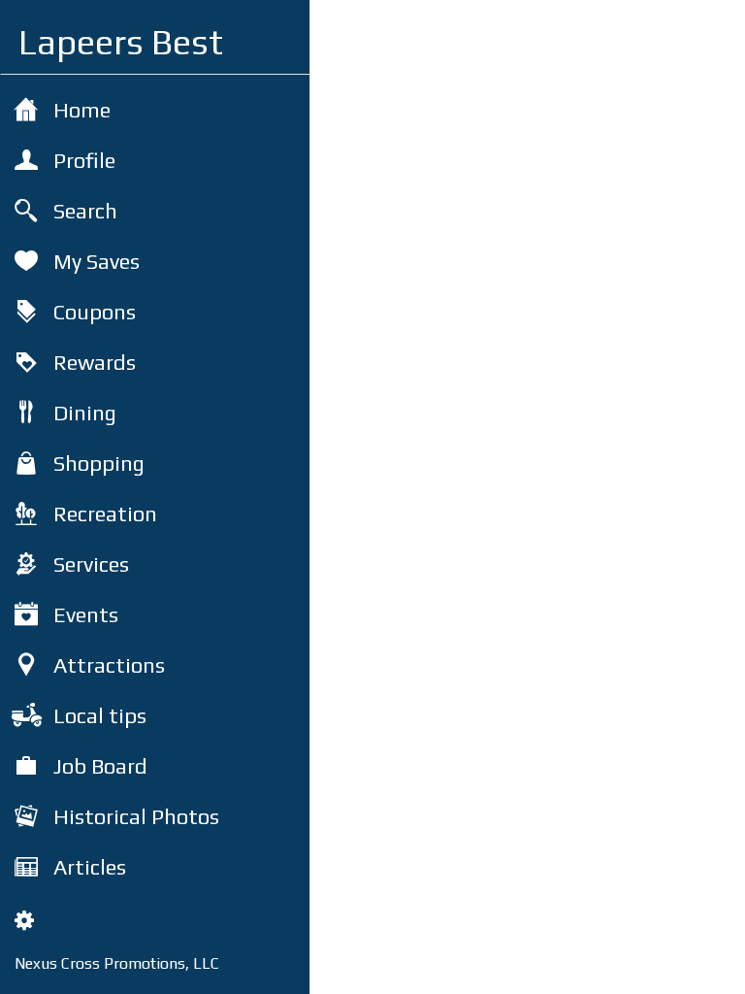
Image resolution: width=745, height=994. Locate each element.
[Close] (341, 31)
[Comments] (706, 967)
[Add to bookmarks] (659, 967)
